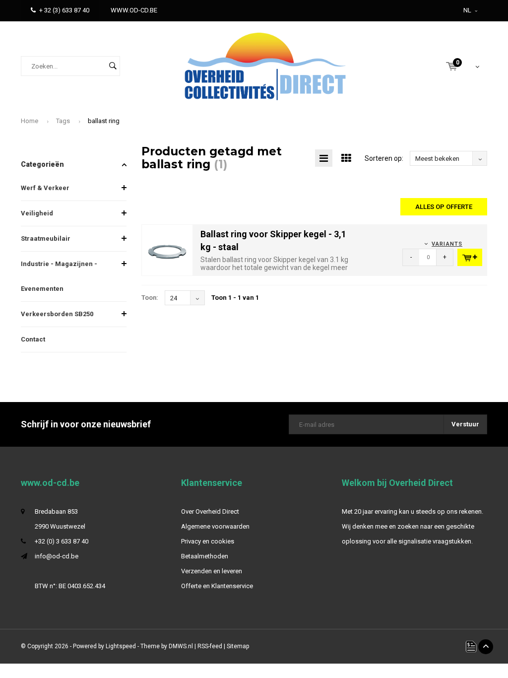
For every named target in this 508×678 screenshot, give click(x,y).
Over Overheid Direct (210, 511)
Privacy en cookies (207, 541)
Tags (63, 121)
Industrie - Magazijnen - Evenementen (59, 276)
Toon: (149, 297)
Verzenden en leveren (211, 571)
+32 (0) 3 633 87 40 (61, 541)
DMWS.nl (181, 646)
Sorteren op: (384, 158)
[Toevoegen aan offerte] (469, 257)
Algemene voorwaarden (215, 526)
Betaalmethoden (204, 556)
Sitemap (238, 646)
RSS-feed (209, 646)
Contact (33, 339)
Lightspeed (121, 646)
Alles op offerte (443, 206)
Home (29, 121)
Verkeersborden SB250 (57, 314)
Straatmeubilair (45, 238)
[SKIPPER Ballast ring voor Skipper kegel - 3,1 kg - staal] (167, 250)
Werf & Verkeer (45, 188)
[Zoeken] (112, 66)
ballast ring (104, 121)
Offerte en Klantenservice (217, 586)
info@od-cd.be (56, 556)
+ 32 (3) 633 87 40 (64, 10)
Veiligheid (37, 213)
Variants (447, 244)
